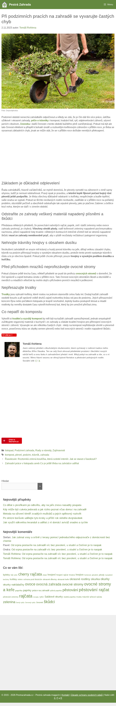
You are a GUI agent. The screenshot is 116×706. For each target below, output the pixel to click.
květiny (13, 579)
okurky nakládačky (13, 584)
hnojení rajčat (62, 575)
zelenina (9, 602)
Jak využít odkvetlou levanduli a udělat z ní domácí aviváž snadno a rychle (45, 522)
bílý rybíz (14, 575)
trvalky (79, 597)
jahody (102, 575)
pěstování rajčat (94, 589)
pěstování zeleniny (10, 597)
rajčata (25, 595)
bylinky (6, 575)
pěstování (70, 590)
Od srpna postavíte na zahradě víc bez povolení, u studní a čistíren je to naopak (56, 545)
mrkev (20, 579)
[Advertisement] (58, 157)
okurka (95, 579)
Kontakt (65, 695)
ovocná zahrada (48, 584)
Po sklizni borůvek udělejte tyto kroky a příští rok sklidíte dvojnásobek (42, 518)
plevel (18, 454)
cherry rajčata (30, 574)
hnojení (52, 574)
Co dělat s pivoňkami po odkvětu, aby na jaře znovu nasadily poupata (42, 505)
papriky (27, 590)
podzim (27, 454)
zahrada (44, 454)
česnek (39, 602)
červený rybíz (30, 602)
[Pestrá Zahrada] (5, 4)
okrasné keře (63, 579)
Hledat (5, 481)
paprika (18, 590)
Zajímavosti (59, 450)
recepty (36, 597)
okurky (105, 579)
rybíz (41, 597)
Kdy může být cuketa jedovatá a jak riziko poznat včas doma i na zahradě (44, 509)
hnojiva (72, 575)
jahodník (95, 575)
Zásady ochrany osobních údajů (87, 695)
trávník (35, 454)
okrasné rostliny (80, 579)
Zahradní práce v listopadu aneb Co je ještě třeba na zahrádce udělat (42, 463)
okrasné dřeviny (50, 579)
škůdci (49, 602)
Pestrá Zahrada (20, 4)
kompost (9, 454)
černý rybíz (20, 602)
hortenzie (87, 575)
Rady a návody (43, 450)
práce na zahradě (40, 590)
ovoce (30, 584)
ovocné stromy (72, 584)
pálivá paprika (56, 590)
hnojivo (80, 574)
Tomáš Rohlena (11, 553)
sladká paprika (70, 597)
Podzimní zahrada (24, 450)
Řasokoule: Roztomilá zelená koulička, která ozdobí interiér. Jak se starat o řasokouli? (51, 459)
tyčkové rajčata (96, 597)
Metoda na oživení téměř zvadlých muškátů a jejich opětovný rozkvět (42, 513)
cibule (45, 575)
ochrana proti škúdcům (32, 579)
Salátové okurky (54, 596)
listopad (9, 450)
